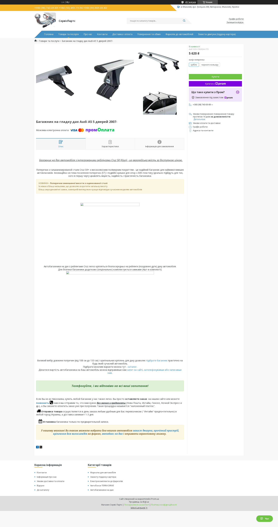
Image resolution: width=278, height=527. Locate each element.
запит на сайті (135, 369)
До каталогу (43, 489)
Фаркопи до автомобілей (179, 34)
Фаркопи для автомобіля (103, 472)
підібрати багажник (156, 360)
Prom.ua (155, 499)
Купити (215, 76)
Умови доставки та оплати (50, 481)
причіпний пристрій (166, 430)
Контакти (102, 34)
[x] (41, 447)
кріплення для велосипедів (70, 433)
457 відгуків (190, 2)
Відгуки (40, 485)
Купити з (210, 83)
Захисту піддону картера (103, 476)
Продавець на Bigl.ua (139, 501)
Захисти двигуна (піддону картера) (217, 34)
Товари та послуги (68, 34)
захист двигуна (142, 430)
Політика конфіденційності (164, 504)
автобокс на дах (112, 433)
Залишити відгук (235, 22)
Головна (48, 34)
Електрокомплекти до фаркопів (106, 481)
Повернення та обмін (149, 34)
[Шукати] (184, 21)
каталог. (132, 366)
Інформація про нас (47, 476)
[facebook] (37, 447)
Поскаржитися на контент (136, 504)
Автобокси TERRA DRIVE (102, 485)
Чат (267, 518)
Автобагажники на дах (102, 489)
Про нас (87, 34)
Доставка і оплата (122, 34)
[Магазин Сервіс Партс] (45, 21)
